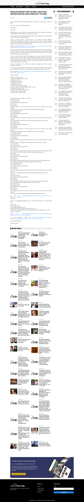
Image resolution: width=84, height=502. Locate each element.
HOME (12, 6)
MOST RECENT (19, 6)
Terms (38, 486)
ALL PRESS (27, 6)
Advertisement (40, 490)
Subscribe (63, 492)
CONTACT (34, 6)
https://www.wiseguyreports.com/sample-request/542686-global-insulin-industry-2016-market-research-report (31, 46)
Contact (39, 492)
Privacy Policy (40, 488)
